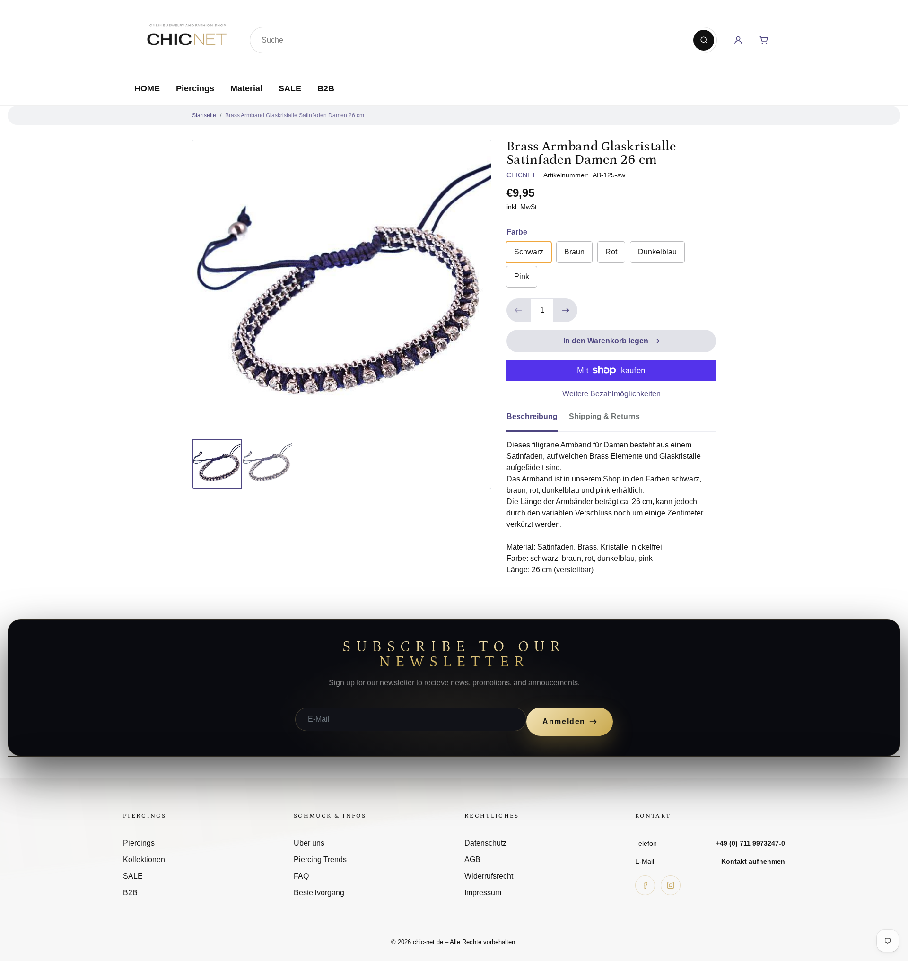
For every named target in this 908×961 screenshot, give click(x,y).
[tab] (537, 419)
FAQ (301, 876)
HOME (147, 88)
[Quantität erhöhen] (565, 310)
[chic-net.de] (186, 38)
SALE (290, 88)
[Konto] (738, 40)
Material (246, 88)
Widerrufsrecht (488, 876)
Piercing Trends (320, 860)
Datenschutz (485, 843)
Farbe (516, 232)
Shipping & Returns (604, 416)
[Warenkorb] (764, 40)
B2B (325, 88)
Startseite (204, 115)
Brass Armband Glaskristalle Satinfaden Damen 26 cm (294, 115)
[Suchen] (703, 40)
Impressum (482, 893)
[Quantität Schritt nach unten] (518, 310)
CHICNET (521, 175)
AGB (472, 860)
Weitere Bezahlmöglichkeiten (611, 394)
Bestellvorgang (319, 893)
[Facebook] (645, 885)
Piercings (195, 88)
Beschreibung (532, 416)
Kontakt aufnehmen (753, 861)
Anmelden (563, 721)
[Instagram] (671, 885)
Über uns (309, 843)
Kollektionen (144, 860)
